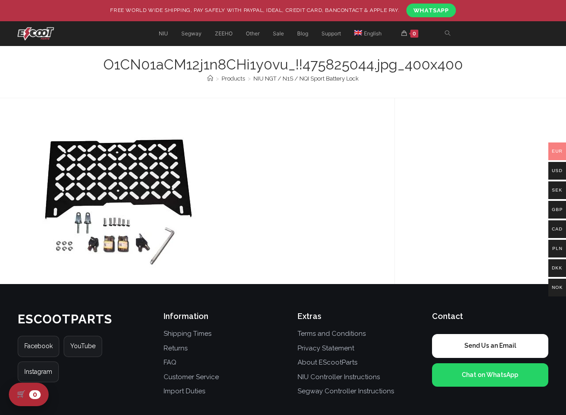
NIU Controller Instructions (339, 377)
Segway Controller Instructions (346, 391)
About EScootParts (327, 362)
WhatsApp (431, 10)
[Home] (210, 78)
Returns (175, 348)
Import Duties (184, 391)
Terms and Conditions (332, 334)
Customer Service (191, 377)
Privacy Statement (326, 348)
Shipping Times (187, 334)
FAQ (170, 362)
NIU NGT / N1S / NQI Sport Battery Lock (306, 78)
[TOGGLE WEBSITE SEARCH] (447, 33)
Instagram (38, 371)
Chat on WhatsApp (490, 374)
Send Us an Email (490, 345)
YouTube (83, 346)
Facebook (38, 346)
